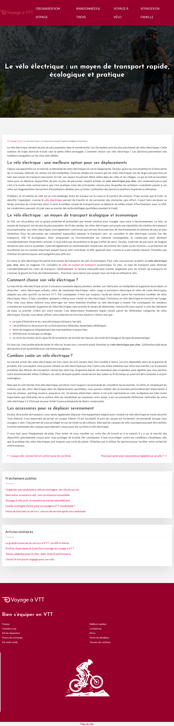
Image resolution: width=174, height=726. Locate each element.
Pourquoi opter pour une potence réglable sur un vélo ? (132, 455)
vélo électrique (53, 200)
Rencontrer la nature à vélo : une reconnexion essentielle (37, 494)
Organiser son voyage (48, 13)
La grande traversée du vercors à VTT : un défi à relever (37, 542)
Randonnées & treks (88, 13)
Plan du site (87, 723)
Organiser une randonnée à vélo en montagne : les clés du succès (42, 489)
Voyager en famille (150, 13)
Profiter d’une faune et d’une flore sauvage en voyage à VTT (39, 548)
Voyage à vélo (121, 13)
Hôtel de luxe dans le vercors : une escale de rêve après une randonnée (45, 511)
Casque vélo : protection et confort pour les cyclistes (40, 455)
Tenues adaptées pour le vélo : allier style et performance (38, 553)
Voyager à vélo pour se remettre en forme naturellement (37, 500)
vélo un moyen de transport (79, 264)
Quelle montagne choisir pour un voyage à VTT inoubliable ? (40, 505)
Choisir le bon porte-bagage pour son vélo (29, 559)
